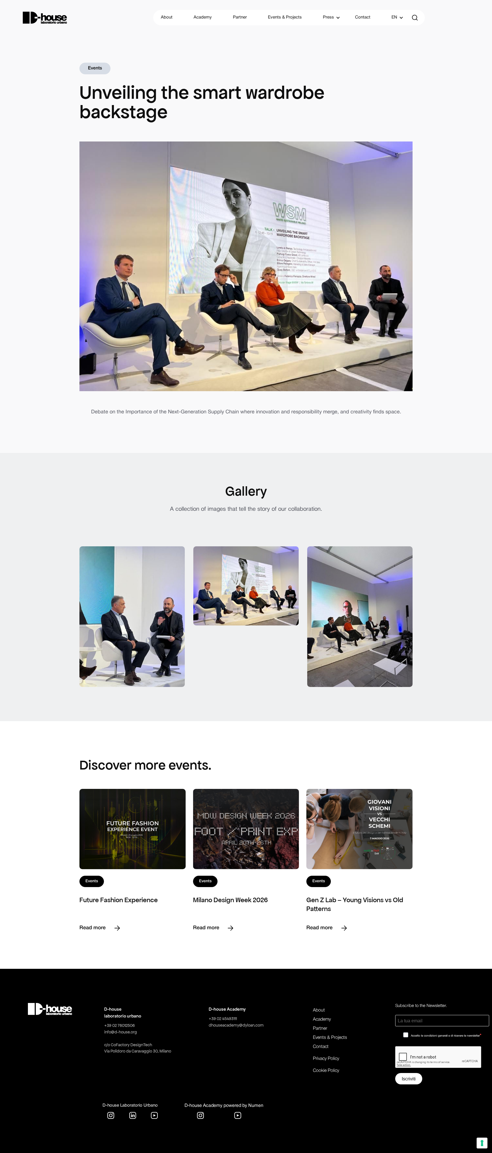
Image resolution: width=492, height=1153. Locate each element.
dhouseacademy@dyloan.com (236, 1025)
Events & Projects (285, 17)
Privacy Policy (326, 1059)
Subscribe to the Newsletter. (421, 1006)
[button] (328, 17)
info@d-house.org (120, 1032)
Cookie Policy (326, 1071)
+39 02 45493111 (223, 1018)
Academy (203, 17)
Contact (362, 17)
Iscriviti (409, 1078)
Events (95, 68)
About (167, 17)
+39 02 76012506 (119, 1025)
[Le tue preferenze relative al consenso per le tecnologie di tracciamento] (482, 1143)
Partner (240, 17)
